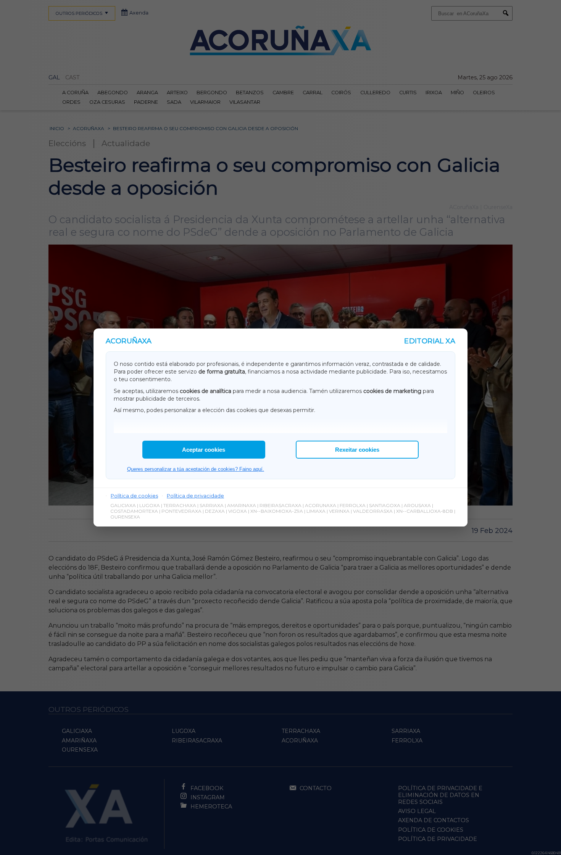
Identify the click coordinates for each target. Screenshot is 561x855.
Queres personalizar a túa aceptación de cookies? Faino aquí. (195, 469)
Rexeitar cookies (357, 449)
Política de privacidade (195, 496)
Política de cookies (134, 496)
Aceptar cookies (203, 449)
